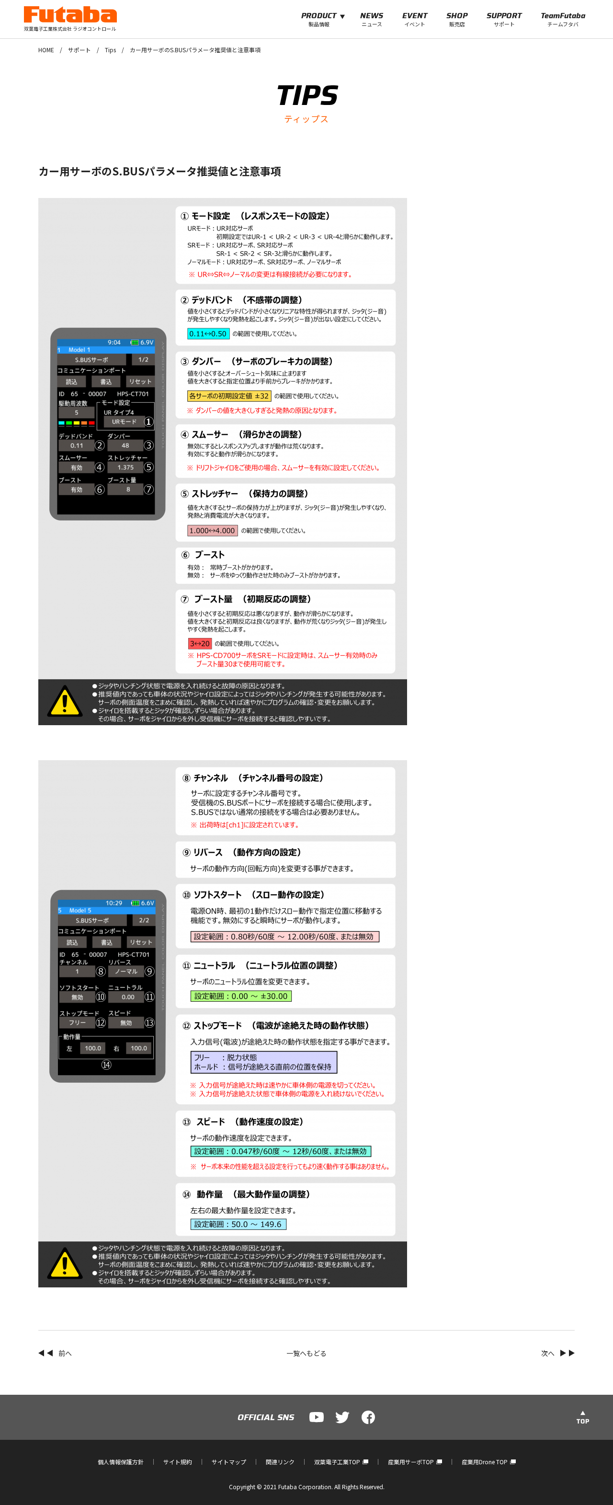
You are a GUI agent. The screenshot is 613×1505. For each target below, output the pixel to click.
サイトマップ (229, 1462)
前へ (65, 1353)
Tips (110, 50)
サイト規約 (177, 1462)
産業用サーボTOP (411, 1462)
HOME (46, 50)
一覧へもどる (306, 1353)
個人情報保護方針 (121, 1462)
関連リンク (280, 1462)
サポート (79, 50)
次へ (548, 1353)
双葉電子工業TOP (337, 1462)
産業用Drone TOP (485, 1462)
